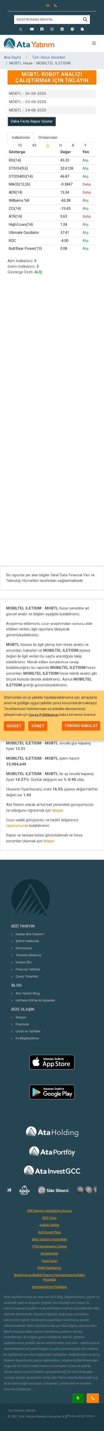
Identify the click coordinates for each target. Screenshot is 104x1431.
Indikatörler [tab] (21, 137)
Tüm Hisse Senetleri (48, 57)
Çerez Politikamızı (44, 715)
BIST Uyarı (49, 1218)
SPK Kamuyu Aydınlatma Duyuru (49, 1211)
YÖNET (37, 726)
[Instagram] (52, 29)
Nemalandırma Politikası (49, 1287)
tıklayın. (58, 810)
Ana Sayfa (12, 57)
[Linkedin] (62, 29)
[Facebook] (42, 29)
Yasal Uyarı (49, 1261)
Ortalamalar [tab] (48, 137)
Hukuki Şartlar (49, 1225)
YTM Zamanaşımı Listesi (49, 1246)
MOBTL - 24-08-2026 (27, 110)
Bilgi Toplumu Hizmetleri (49, 1239)
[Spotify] (72, 29)
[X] (22, 29)
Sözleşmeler (49, 1253)
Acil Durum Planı (49, 1232)
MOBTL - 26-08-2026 (27, 93)
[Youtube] (32, 29)
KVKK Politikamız (49, 1268)
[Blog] (82, 29)
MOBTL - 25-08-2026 (27, 102)
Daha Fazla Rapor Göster (32, 121)
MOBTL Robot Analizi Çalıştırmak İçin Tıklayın (52, 77)
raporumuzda (17, 825)
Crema (90, 1416)
